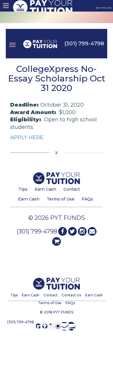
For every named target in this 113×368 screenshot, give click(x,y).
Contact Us (71, 295)
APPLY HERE (26, 137)
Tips (23, 189)
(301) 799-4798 (84, 43)
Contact (71, 189)
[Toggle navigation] (12, 40)
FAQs (87, 199)
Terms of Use (60, 199)
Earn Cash (45, 189)
